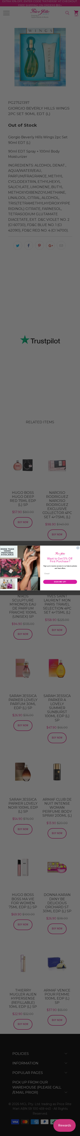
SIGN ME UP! (60, 582)
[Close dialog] (78, 548)
